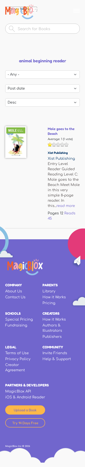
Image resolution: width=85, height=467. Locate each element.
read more (65, 206)
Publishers (52, 337)
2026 (27, 446)
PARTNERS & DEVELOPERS (27, 385)
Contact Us (15, 297)
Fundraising (16, 325)
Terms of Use (17, 353)
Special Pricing (19, 319)
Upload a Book (25, 410)
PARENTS (50, 285)
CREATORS (51, 313)
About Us (13, 291)
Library (48, 291)
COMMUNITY (52, 347)
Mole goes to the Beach (61, 131)
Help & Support (56, 359)
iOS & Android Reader (25, 397)
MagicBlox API (18, 391)
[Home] (21, 11)
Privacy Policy (18, 359)
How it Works (54, 297)
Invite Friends (54, 353)
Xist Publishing (58, 153)
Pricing (48, 303)
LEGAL (10, 347)
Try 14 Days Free (25, 423)
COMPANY (13, 285)
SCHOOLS (13, 313)
